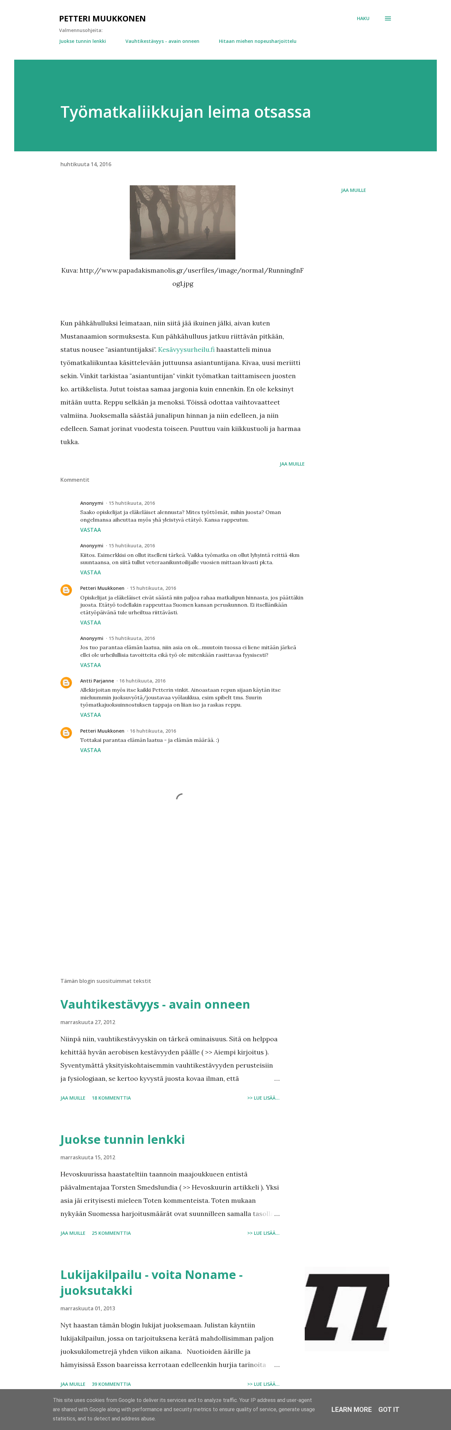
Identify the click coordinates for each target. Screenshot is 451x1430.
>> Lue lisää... (263, 1098)
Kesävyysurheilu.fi (187, 349)
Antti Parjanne (97, 681)
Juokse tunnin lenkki (82, 41)
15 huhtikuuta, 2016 (132, 503)
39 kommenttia (111, 1384)
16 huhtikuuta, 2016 (142, 681)
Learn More (351, 1410)
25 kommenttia (111, 1233)
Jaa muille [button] (353, 190)
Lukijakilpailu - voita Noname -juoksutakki (151, 1282)
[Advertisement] (172, 895)
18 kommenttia (111, 1098)
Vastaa (90, 529)
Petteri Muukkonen (102, 18)
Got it (388, 1410)
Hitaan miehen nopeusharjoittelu (257, 41)
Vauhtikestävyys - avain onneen (162, 41)
